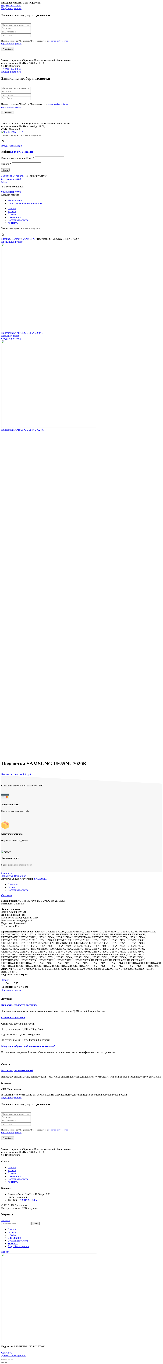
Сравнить (6, 873)
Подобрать (8, 49)
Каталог (16, 238)
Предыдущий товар (12, 241)
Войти (5, 170)
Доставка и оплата (18, 890)
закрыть (5, 1220)
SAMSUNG (28, 238)
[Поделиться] (5, 1359)
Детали (11, 887)
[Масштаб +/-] (12, 1359)
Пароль (6, 164)
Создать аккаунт (21, 151)
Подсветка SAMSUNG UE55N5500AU (22, 332)
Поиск (35, 1223)
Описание (13, 884)
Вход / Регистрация (18, 1246)
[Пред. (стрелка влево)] (2, 1362)
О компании (14, 1176)
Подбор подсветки (11, 8)
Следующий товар (11, 338)
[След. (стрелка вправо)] (5, 1362)
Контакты (13, 1181)
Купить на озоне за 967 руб (16, 774)
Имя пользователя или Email (17, 158)
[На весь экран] (9, 1359)
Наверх (5, 1251)
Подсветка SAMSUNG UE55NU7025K (22, 429)
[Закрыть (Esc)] (2, 1359)
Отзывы (12, 1173)
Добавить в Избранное (13, 876)
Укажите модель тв (11, 135)
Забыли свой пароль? (12, 175)
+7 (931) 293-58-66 (11, 5)
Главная (5, 238)
